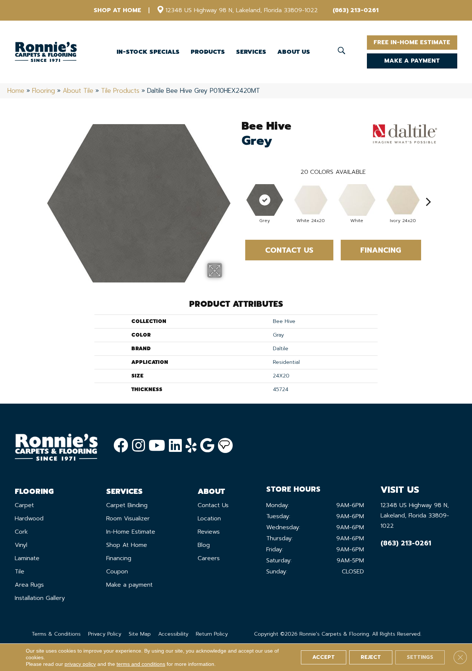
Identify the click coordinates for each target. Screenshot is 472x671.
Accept (323, 657)
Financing (380, 250)
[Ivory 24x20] (403, 200)
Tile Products (120, 90)
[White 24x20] (310, 200)
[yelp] (191, 446)
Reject (371, 657)
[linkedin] (175, 446)
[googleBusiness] (207, 446)
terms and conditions (141, 664)
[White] (357, 200)
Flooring (43, 90)
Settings (420, 657)
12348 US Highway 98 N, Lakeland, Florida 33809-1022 (242, 10)
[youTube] (157, 446)
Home (15, 90)
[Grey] (264, 200)
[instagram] (138, 446)
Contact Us (289, 250)
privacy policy (80, 664)
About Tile (78, 90)
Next (428, 190)
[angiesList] (225, 445)
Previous (237, 190)
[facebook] (121, 446)
